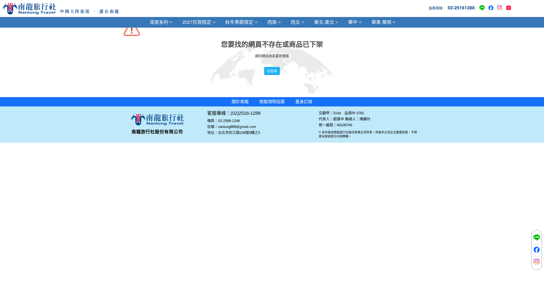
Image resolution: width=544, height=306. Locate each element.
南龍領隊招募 (272, 101)
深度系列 (159, 22)
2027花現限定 (196, 22)
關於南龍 (240, 101)
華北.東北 (324, 22)
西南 (272, 22)
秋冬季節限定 (239, 22)
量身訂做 (303, 101)
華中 (353, 22)
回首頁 (272, 71)
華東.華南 (381, 22)
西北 (295, 22)
